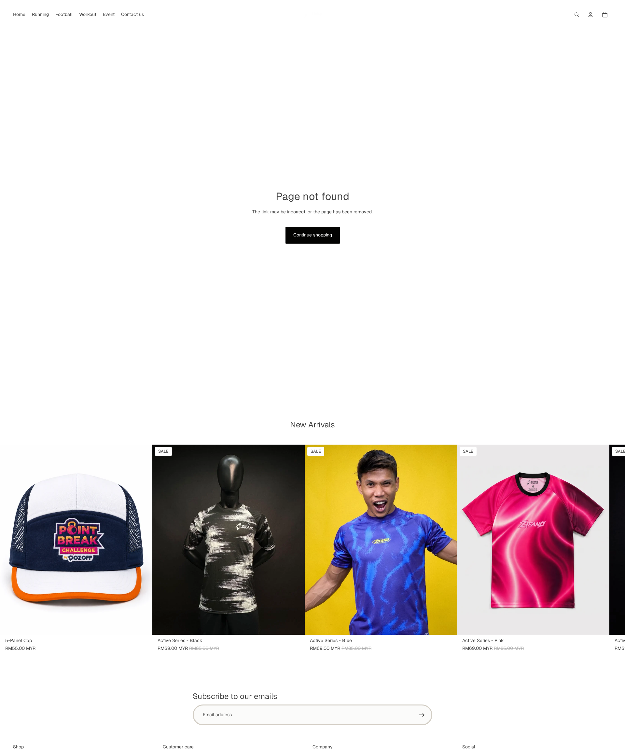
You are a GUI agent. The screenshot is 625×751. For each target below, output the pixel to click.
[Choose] (294, 625)
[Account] (590, 14)
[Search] (577, 14)
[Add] (142, 625)
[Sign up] (422, 715)
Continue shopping (312, 235)
